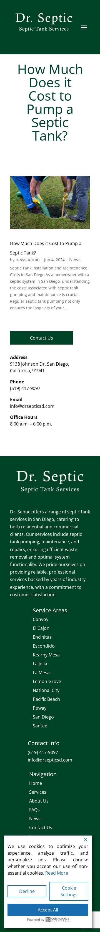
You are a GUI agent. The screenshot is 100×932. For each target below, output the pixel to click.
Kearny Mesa (46, 655)
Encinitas (42, 637)
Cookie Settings (69, 891)
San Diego (43, 717)
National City (46, 690)
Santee (40, 726)
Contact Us (41, 338)
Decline (27, 891)
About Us (39, 801)
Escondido (44, 646)
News (75, 259)
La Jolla (40, 664)
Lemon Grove (47, 681)
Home (35, 783)
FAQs (34, 810)
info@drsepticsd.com (32, 406)
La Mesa (41, 672)
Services (37, 792)
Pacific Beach (46, 699)
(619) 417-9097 (25, 388)
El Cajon (41, 628)
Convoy (40, 619)
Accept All (48, 910)
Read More (56, 873)
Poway (39, 708)
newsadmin (28, 259)
